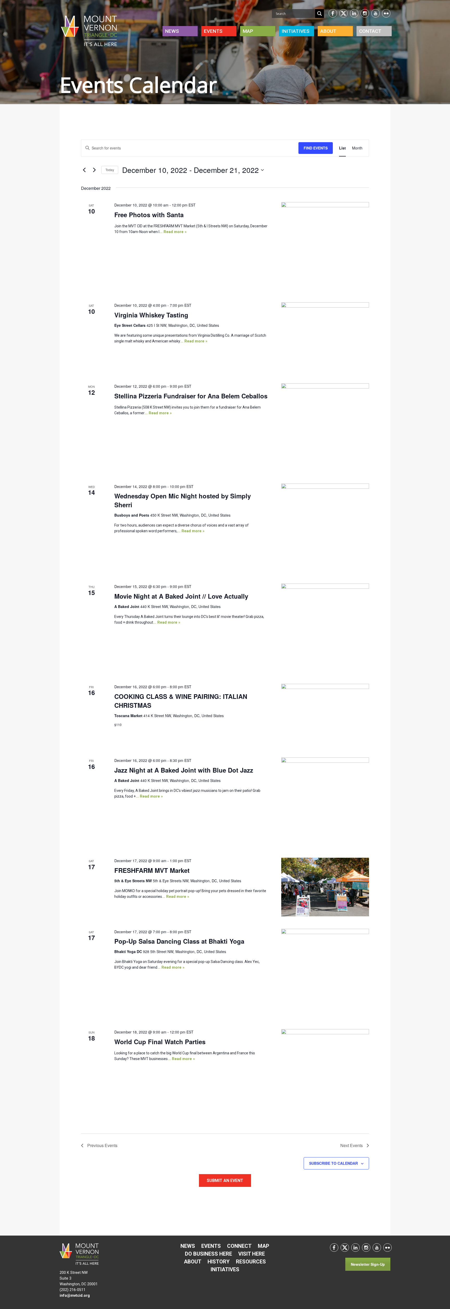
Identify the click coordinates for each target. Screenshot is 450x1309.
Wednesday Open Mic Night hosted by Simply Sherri (182, 500)
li (354, 13)
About (328, 31)
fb (333, 13)
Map (248, 31)
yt (375, 13)
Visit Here (251, 1253)
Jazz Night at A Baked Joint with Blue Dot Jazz (183, 770)
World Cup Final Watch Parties (159, 1041)
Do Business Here (208, 1253)
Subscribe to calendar (333, 1163)
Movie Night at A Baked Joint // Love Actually (181, 596)
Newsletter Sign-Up (368, 1264)
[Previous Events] (84, 170)
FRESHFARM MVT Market (152, 870)
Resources (251, 1261)
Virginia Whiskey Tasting (151, 314)
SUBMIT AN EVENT (225, 1180)
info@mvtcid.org (75, 1295)
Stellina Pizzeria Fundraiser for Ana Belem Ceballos (190, 395)
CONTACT (370, 31)
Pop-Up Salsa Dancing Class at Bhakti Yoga (179, 941)
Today (109, 169)
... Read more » (172, 232)
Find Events (316, 148)
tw (343, 13)
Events (213, 31)
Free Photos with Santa (149, 214)
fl (386, 13)
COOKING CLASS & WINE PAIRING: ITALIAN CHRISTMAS (180, 701)
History (219, 1261)
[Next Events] (94, 170)
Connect (239, 1246)
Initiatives (225, 1269)
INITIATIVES (295, 31)
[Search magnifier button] (319, 13)
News (172, 31)
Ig (365, 13)
